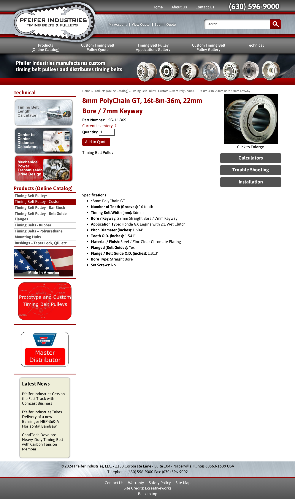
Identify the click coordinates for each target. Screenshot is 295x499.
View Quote (141, 24)
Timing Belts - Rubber (33, 225)
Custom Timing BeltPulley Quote (97, 47)
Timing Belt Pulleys (31, 196)
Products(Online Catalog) (45, 47)
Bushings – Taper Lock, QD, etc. (41, 243)
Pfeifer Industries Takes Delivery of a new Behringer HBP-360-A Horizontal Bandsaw (42, 419)
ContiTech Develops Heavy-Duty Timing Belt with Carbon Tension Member (42, 442)
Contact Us (204, 7)
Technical (255, 45)
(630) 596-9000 (254, 6)
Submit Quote (165, 24)
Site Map (183, 483)
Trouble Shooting (250, 170)
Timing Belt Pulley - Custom (149, 91)
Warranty (136, 483)
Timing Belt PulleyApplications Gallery (153, 47)
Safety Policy (160, 483)
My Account (118, 24)
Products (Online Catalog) (111, 91)
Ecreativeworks (158, 488)
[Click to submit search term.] (275, 24)
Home (157, 7)
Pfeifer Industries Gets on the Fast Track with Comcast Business (43, 398)
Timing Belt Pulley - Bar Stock (40, 207)
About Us (179, 7)
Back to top (147, 494)
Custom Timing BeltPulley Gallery (208, 47)
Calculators (250, 158)
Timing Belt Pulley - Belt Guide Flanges (41, 216)
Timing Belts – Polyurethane (39, 231)
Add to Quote (96, 142)
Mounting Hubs (28, 237)
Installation (251, 182)
